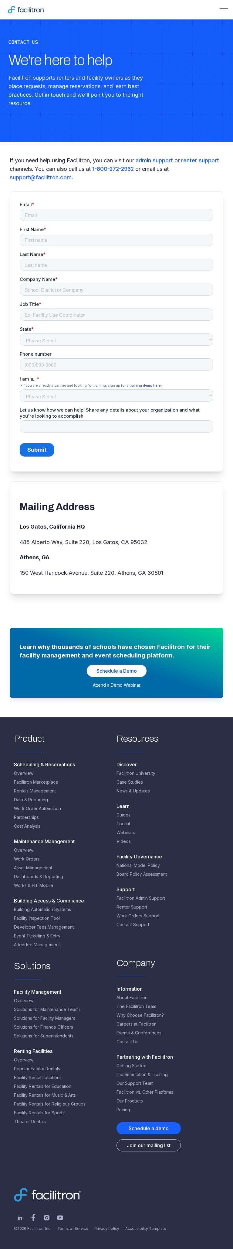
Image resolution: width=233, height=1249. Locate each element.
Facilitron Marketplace (36, 782)
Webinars (125, 832)
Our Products (129, 1100)
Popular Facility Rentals (37, 1068)
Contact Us (127, 1041)
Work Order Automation (37, 808)
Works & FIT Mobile (33, 885)
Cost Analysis (27, 826)
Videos (123, 841)
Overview (23, 773)
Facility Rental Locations (38, 1077)
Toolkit (123, 823)
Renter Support (131, 906)
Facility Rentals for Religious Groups (50, 1103)
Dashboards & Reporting (38, 876)
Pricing (123, 1109)
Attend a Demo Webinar (116, 685)
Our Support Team (135, 1083)
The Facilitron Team (136, 1006)
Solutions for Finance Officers (43, 1027)
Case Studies (129, 782)
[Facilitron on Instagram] (47, 1218)
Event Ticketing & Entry (37, 935)
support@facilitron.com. (41, 177)
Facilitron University (135, 773)
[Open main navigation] (224, 9)
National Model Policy (138, 865)
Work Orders (27, 858)
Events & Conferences (138, 1032)
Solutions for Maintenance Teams (47, 1009)
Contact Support (132, 924)
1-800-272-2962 (113, 169)
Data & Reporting (31, 799)
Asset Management (33, 867)
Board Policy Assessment (141, 874)
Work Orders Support (138, 915)
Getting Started (131, 1065)
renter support (200, 160)
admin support (155, 160)
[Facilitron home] (26, 9)
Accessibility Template (145, 1228)
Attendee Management (37, 944)
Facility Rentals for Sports (39, 1112)
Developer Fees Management (44, 927)
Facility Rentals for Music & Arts (45, 1095)
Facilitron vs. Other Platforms (144, 1092)
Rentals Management (35, 790)
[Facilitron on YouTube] (60, 1218)
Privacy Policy (106, 1228)
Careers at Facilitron (136, 1023)
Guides (123, 814)
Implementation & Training (142, 1074)
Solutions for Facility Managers (44, 1018)
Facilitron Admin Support (140, 898)
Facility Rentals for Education (42, 1086)
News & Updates (133, 790)
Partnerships (26, 817)
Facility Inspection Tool (37, 918)
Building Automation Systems (42, 909)
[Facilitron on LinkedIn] (20, 1218)
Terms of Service (72, 1228)
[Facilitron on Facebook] (33, 1218)
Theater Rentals (30, 1121)
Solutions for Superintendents (43, 1035)
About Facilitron (131, 997)
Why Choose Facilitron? (140, 1015)
